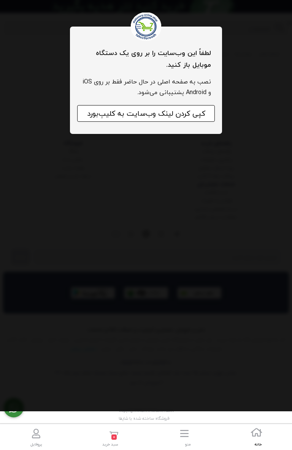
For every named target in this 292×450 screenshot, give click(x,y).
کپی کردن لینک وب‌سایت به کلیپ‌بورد (146, 113)
